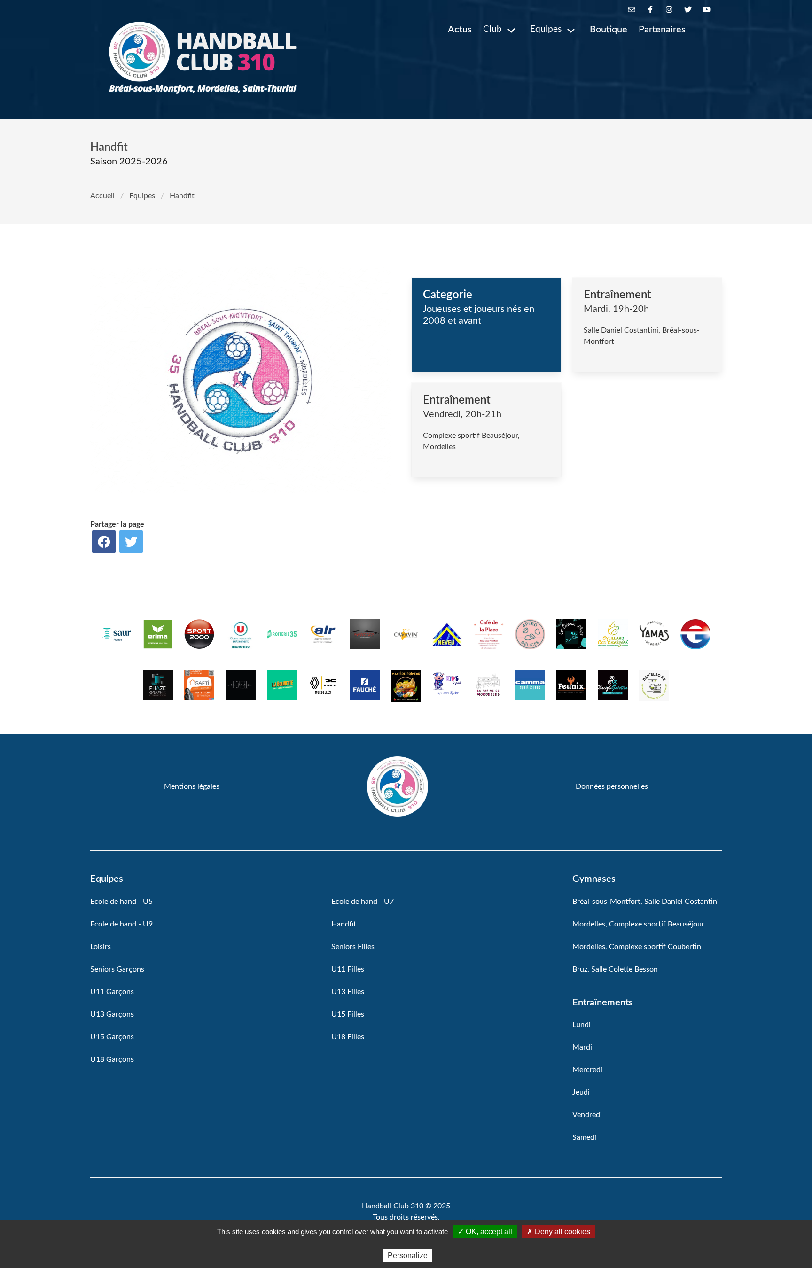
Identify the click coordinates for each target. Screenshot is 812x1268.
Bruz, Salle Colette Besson (615, 969)
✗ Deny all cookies (558, 1232)
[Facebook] (650, 9)
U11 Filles (347, 969)
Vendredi (587, 1115)
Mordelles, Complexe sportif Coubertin (636, 946)
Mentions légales (191, 786)
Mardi (582, 1047)
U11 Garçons (112, 992)
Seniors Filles (353, 946)
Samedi (584, 1137)
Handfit (343, 924)
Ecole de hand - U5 (121, 901)
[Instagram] (669, 9)
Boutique (608, 29)
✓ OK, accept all (485, 1232)
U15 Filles (347, 1014)
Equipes (546, 29)
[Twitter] (688, 9)
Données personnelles (612, 786)
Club (492, 29)
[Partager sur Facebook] (104, 541)
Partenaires (662, 29)
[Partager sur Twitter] (131, 541)
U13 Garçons (112, 1014)
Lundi (581, 1024)
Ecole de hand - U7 (362, 901)
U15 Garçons (112, 1037)
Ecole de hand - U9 (121, 924)
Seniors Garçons (117, 969)
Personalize (408, 1256)
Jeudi (581, 1092)
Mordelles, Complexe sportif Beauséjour (638, 924)
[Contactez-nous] (631, 9)
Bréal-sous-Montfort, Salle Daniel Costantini (645, 901)
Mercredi (587, 1070)
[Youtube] (706, 9)
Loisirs (100, 946)
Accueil (102, 196)
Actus (460, 29)
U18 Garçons (112, 1059)
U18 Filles (347, 1037)
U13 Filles (347, 992)
